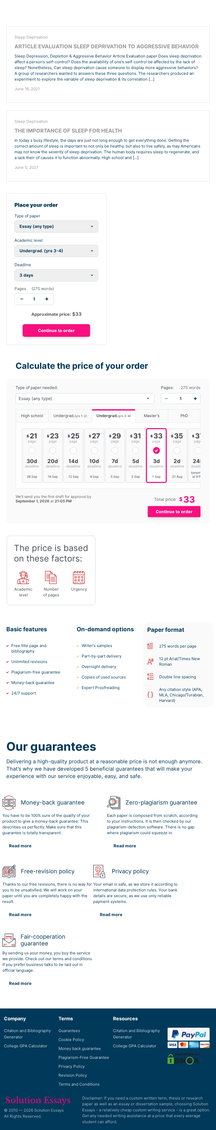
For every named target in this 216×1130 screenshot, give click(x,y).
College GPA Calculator (25, 1045)
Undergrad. (70, 415)
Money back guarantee (79, 1048)
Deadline (22, 264)
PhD (184, 415)
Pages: (167, 387)
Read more (20, 845)
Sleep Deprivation (31, 37)
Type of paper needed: (37, 387)
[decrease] (21, 299)
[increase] (46, 299)
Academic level (28, 240)
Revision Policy (72, 1075)
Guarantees (69, 1030)
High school (32, 415)
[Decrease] (166, 398)
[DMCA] (184, 1058)
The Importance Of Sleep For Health (68, 131)
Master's (152, 415)
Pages (20, 288)
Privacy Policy (71, 1066)
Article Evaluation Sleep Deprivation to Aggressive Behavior (106, 46)
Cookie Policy (71, 1039)
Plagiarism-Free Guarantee (83, 1057)
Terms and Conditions (79, 1084)
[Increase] (195, 398)
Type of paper (27, 215)
